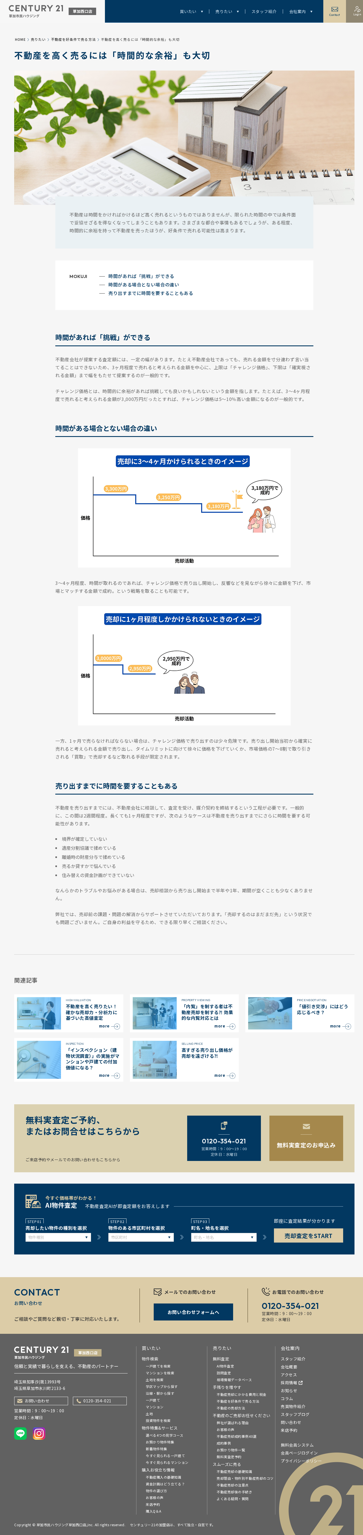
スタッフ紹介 (264, 11)
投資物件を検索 (158, 1420)
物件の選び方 (156, 1490)
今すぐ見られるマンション (167, 1462)
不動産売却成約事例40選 (237, 1436)
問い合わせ (291, 1422)
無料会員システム (297, 1445)
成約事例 (224, 1443)
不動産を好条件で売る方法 (73, 39)
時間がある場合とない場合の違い (143, 284)
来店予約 (153, 1504)
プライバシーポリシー (301, 1461)
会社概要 (289, 1367)
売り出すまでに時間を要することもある (150, 293)
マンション (155, 1406)
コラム (287, 1398)
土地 (149, 1413)
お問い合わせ (37, 1401)
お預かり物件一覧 (231, 1449)
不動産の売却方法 (231, 1408)
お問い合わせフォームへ (193, 1312)
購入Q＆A (153, 1511)
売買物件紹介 (293, 1406)
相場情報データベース (234, 1379)
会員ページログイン (299, 1453)
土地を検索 (155, 1379)
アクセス (289, 1374)
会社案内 (297, 11)
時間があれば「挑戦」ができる (141, 276)
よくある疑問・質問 (233, 1498)
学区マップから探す (162, 1386)
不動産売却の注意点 (233, 1485)
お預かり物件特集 (160, 1442)
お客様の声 (155, 1497)
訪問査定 (224, 1372)
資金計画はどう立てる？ (165, 1483)
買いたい (188, 11)
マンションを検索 (160, 1372)
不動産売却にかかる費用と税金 (242, 1394)
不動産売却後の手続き (234, 1491)
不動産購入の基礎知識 (164, 1477)
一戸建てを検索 (158, 1366)
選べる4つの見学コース (164, 1435)
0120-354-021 (97, 1401)
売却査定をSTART (308, 1236)
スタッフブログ (295, 1414)
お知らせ (289, 1390)
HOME (20, 39)
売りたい (224, 11)
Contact (334, 15)
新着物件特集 (156, 1448)
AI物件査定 (225, 1366)
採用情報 (289, 1382)
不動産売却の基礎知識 (234, 1471)
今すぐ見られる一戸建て (165, 1455)
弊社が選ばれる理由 (233, 1422)
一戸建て (153, 1400)
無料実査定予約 (229, 1456)
